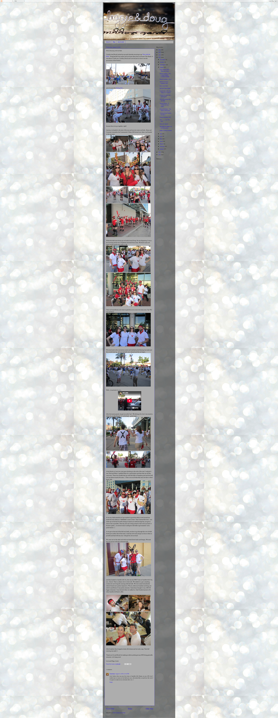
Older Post (149, 709)
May (161, 139)
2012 (159, 152)
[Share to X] (128, 664)
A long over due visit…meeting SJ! (165, 96)
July (161, 134)
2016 (159, 50)
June (161, 136)
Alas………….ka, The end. (165, 120)
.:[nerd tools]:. (121, 42)
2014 (159, 55)
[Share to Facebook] (129, 664)
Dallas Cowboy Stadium (166, 130)
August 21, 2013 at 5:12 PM (122, 674)
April (161, 141)
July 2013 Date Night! (165, 88)
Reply (111, 682)
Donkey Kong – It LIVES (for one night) (164, 104)
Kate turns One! (164, 86)
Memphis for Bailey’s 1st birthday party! (166, 127)
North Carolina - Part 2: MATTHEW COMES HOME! (165, 75)
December (163, 59)
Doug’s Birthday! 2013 (165, 117)
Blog (114, 42)
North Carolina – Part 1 (166, 79)
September (163, 65)
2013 (159, 57)
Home (130, 709)
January (162, 149)
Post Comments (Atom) (119, 713)
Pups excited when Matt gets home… (165, 70)
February (162, 146)
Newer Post (110, 709)
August (162, 67)
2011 (159, 155)
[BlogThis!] (126, 664)
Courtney (112, 674)
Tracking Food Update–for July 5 (166, 114)
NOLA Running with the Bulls (165, 100)
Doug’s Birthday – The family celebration (165, 109)
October (162, 62)
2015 (159, 52)
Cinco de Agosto (164, 124)
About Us (108, 42)
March (162, 144)
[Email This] (125, 664)
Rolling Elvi (119, 88)
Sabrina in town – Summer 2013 (164, 82)
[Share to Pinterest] (130, 664)
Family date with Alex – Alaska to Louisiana (166, 91)
